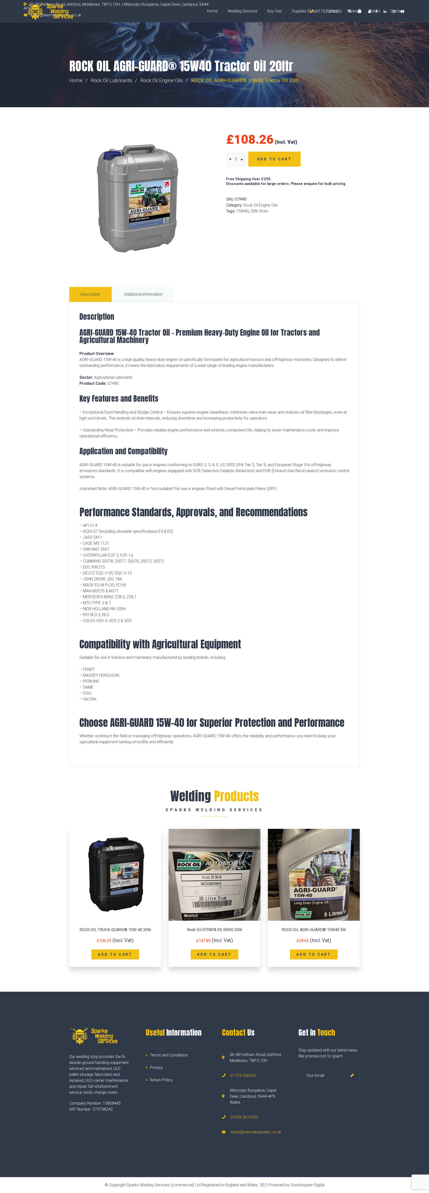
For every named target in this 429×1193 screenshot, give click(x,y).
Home (212, 11)
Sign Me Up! (352, 1075)
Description (90, 294)
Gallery (332, 11)
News (375, 11)
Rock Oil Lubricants (111, 80)
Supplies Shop (304, 11)
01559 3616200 (244, 1117)
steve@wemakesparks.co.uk (255, 1132)
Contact (397, 11)
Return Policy (161, 1080)
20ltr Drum (259, 211)
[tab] (91, 294)
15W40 (242, 211)
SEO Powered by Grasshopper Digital (292, 1185)
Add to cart (274, 159)
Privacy (156, 1067)
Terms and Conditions (169, 1055)
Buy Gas (274, 11)
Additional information (143, 294)
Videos (354, 11)
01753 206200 (243, 1075)
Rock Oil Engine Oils (162, 80)
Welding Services (242, 11)
